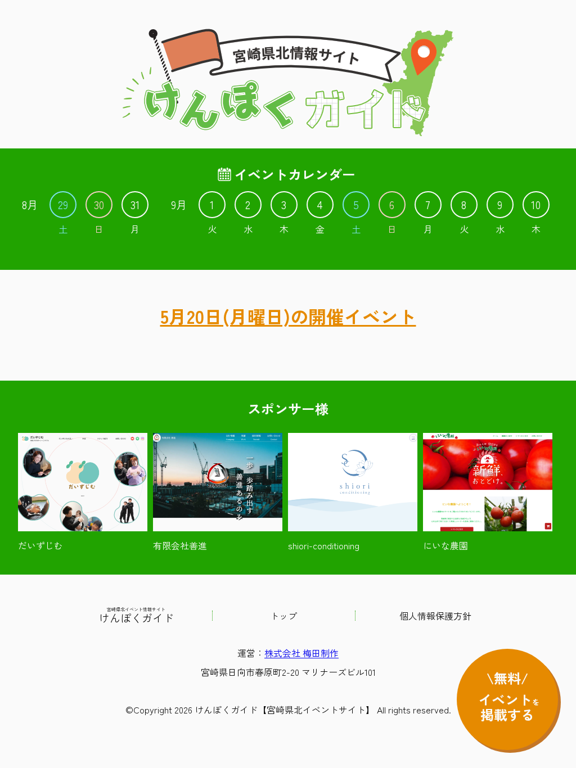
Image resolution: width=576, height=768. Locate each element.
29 (63, 205)
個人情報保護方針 (435, 615)
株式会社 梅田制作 (301, 652)
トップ (283, 615)
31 (135, 205)
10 (536, 205)
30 (99, 205)
